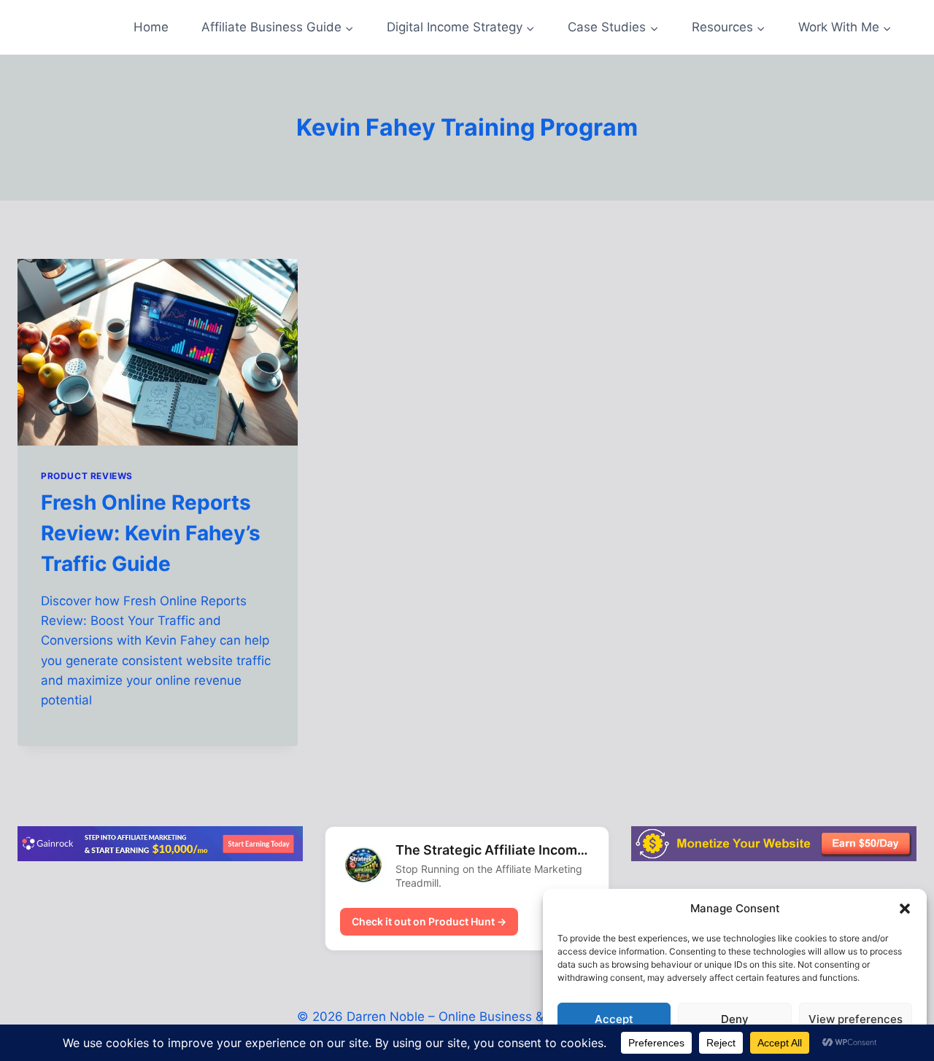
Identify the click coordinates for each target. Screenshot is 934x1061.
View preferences (855, 1019)
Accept (614, 1019)
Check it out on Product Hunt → (429, 921)
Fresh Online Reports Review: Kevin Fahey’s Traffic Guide (150, 533)
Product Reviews (87, 475)
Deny (735, 1019)
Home (151, 27)
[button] (905, 908)
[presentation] (158, 352)
